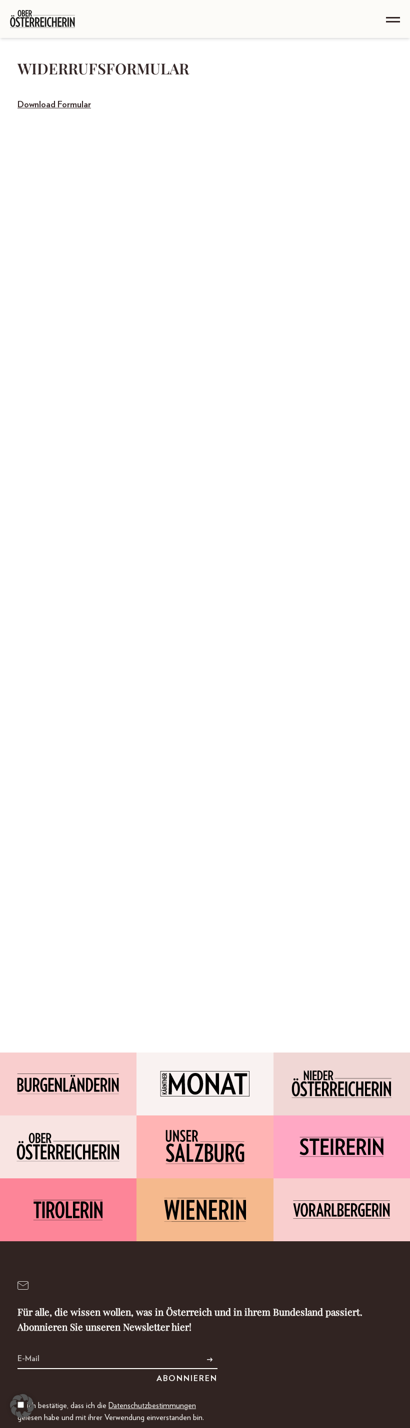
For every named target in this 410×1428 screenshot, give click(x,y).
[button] (22, 1406)
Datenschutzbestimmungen (152, 1406)
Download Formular (54, 104)
